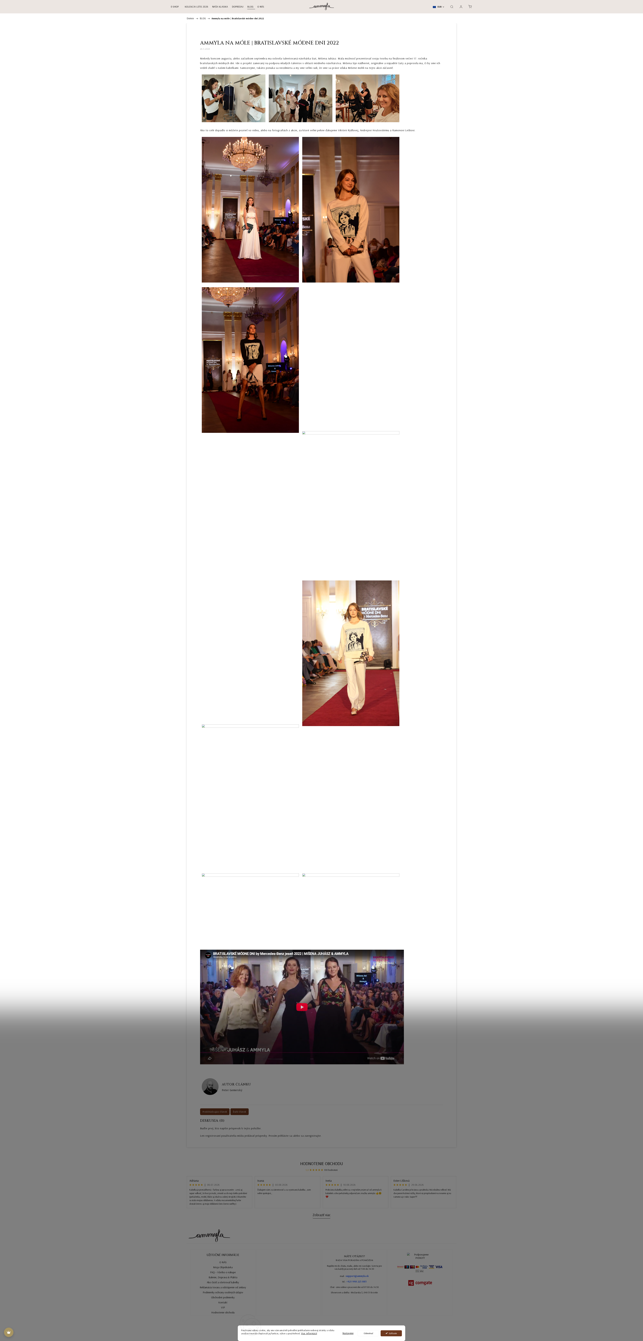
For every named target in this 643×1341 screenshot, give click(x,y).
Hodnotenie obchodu (321, 1163)
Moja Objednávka (223, 1267)
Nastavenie (347, 1333)
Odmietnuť (368, 1333)
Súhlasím (393, 1333)
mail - (354, 1276)
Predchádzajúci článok (215, 1111)
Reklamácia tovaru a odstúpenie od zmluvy (223, 1287)
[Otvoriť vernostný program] (8, 1332)
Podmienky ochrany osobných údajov (223, 1292)
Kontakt (222, 1302)
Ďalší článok (239, 1111)
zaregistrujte (313, 1135)
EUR (439, 6)
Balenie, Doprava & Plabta (223, 1277)
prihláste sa (285, 1135)
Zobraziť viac (322, 1215)
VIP (223, 1307)
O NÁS (223, 1262)
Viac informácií (309, 1333)
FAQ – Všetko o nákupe (223, 1272)
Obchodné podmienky (223, 1297)
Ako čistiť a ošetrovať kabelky (223, 1282)
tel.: (354, 1281)
